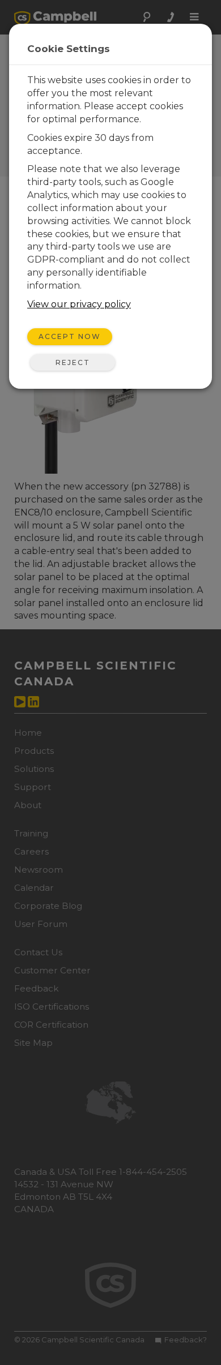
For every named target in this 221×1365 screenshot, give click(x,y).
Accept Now (70, 336)
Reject (73, 362)
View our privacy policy (79, 304)
